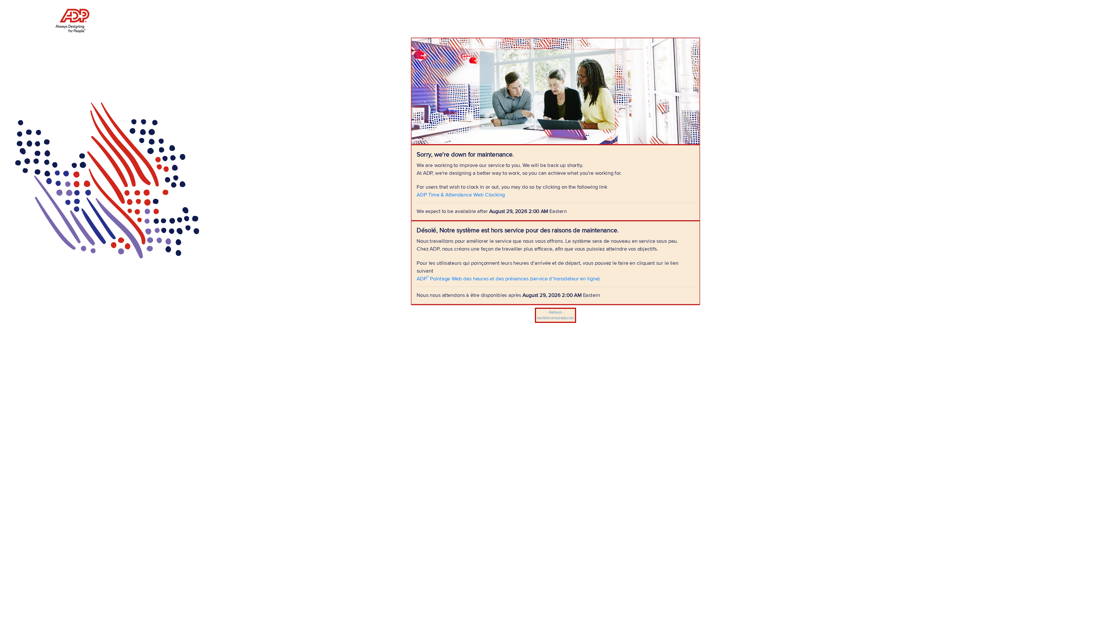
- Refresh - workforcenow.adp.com (555, 315)
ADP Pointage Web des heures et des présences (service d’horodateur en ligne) (508, 278)
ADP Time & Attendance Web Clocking (461, 194)
